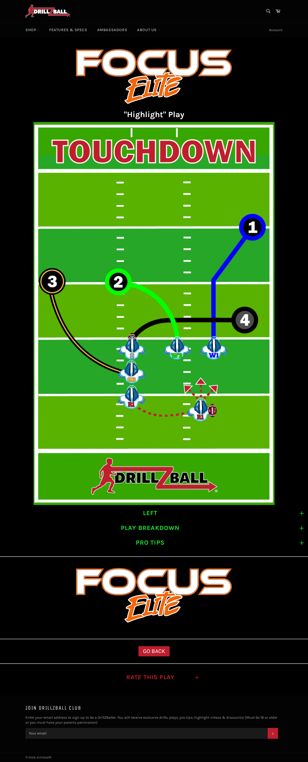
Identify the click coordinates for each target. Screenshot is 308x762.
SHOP (31, 30)
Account (276, 30)
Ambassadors (112, 30)
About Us (147, 30)
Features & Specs (68, 30)
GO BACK (154, 651)
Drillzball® (44, 757)
